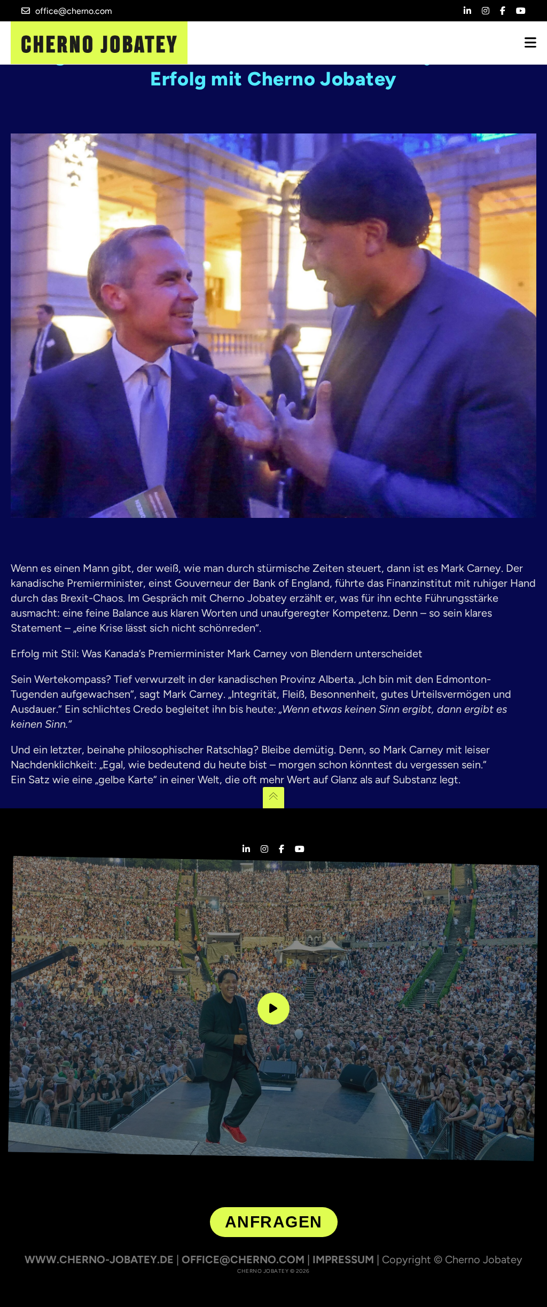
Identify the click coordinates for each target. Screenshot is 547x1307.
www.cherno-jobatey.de (99, 1259)
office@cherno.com (73, 11)
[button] (23, 1283)
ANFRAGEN (274, 1222)
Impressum (343, 1259)
